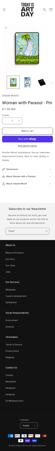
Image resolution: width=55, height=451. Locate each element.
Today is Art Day (21, 446)
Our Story (10, 259)
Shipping (10, 357)
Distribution (11, 302)
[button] (4, 10)
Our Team (10, 265)
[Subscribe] (46, 231)
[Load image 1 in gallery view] (13, 82)
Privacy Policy (12, 351)
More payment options (27, 146)
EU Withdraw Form (14, 401)
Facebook (10, 394)
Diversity (10, 327)
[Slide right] (52, 83)
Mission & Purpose (14, 253)
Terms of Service (14, 345)
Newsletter (11, 381)
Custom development (16, 296)
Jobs (8, 272)
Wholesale (11, 290)
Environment (12, 320)
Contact (9, 375)
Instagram (11, 388)
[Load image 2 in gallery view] (27, 82)
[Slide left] (3, 83)
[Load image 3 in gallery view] (41, 82)
